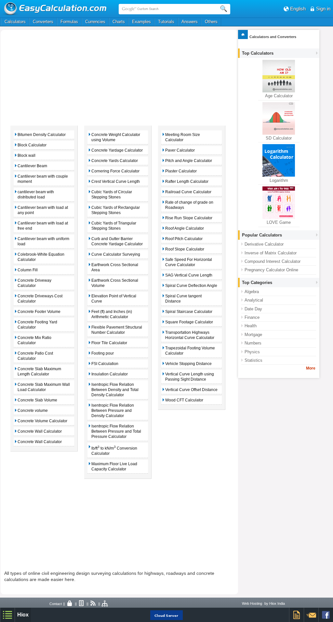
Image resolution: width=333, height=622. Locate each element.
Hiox (23, 614)
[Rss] (93, 604)
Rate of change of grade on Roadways (189, 205)
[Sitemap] (105, 604)
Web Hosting (252, 603)
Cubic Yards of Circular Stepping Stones (111, 194)
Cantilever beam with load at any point (43, 210)
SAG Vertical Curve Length (188, 275)
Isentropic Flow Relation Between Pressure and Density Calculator (112, 410)
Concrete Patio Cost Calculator (35, 356)
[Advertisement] (70, 77)
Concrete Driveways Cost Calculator (40, 299)
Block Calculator (32, 145)
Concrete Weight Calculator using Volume (115, 137)
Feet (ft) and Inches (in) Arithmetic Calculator (111, 314)
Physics (252, 351)
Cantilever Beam (32, 166)
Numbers (253, 343)
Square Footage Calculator (189, 322)
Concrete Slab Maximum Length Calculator (39, 371)
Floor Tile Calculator (109, 343)
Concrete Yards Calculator (114, 160)
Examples (141, 21)
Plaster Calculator (181, 171)
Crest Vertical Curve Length (115, 181)
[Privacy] (70, 604)
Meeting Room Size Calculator (182, 137)
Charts (119, 21)
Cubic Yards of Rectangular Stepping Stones (115, 210)
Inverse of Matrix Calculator (271, 252)
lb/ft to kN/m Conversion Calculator (114, 450)
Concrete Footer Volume (39, 311)
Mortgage (253, 334)
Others (211, 21)
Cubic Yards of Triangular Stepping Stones (113, 226)
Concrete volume (33, 410)
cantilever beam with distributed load (36, 194)
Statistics (253, 360)
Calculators (15, 21)
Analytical (254, 300)
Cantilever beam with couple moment (43, 179)
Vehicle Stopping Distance (188, 363)
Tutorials (166, 21)
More (310, 368)
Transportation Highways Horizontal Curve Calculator (189, 335)
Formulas (69, 21)
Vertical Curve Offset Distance (191, 389)
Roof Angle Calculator (184, 228)
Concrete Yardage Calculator (117, 150)
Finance (252, 317)
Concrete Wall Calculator (40, 431)
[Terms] (82, 604)
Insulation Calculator (109, 374)
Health (251, 325)
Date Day (253, 308)
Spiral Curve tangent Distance (183, 299)
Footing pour (102, 353)
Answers (189, 21)
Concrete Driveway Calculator (34, 283)
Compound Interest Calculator (272, 261)
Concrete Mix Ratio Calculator (34, 340)
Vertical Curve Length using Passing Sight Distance (189, 377)
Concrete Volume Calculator (42, 421)
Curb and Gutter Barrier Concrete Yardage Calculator (117, 241)
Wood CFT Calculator (184, 400)
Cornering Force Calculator (115, 171)
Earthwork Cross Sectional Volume (114, 283)
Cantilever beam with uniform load (43, 241)
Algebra (252, 291)
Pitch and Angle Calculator (188, 160)
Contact (55, 604)
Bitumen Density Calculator (42, 134)
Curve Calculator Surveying (115, 254)
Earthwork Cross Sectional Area (114, 267)
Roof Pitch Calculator (184, 239)
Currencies (95, 21)
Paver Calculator (180, 150)
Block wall (26, 155)
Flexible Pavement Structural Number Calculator (116, 330)
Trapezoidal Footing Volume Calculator (190, 351)
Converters (43, 21)
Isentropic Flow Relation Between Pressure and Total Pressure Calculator (116, 431)
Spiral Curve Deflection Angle (191, 285)
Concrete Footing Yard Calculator (37, 325)
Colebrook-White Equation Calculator (41, 257)
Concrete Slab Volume (37, 400)
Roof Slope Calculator (184, 249)
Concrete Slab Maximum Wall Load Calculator (44, 387)
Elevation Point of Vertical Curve (113, 299)
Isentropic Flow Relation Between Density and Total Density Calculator (115, 389)
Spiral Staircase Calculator (188, 311)
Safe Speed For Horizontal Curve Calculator (188, 262)
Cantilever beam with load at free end (43, 226)
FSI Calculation (104, 363)
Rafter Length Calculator (186, 181)
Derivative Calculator (264, 244)
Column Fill (28, 270)
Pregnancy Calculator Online (271, 269)
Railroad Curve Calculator (188, 192)
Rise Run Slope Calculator (188, 218)
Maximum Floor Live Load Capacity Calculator (114, 466)
